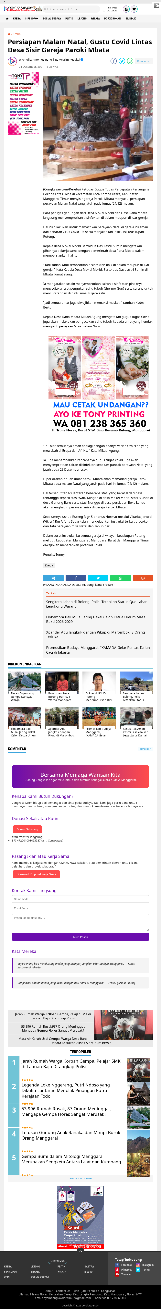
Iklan (76, 1291)
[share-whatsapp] (130, 61)
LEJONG (82, 18)
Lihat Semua (57, 1260)
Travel (35, 1271)
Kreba (17, 18)
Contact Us (63, 1291)
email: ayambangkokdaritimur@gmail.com (63, 1298)
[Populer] (134, 9)
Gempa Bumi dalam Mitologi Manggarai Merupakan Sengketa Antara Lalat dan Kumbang (71, 1159)
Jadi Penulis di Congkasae (98, 1291)
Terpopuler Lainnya (80, 1178)
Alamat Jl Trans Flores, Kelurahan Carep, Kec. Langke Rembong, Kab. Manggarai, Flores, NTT (80, 1294)
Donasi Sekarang (27, 829)
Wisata (95, 18)
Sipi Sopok (31, 18)
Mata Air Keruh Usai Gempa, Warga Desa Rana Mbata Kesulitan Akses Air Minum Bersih (65, 1041)
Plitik (69, 18)
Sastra (89, 1266)
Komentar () (144, 61)
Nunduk (131, 18)
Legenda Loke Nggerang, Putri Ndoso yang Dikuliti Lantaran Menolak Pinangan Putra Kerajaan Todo (66, 1090)
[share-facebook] (114, 61)
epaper (88, 1271)
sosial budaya (52, 18)
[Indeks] (126, 9)
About (49, 1291)
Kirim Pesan (80, 937)
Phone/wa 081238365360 (109, 1298)
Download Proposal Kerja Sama (36, 874)
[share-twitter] (122, 61)
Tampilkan (145, 749)
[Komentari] (143, 578)
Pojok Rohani (113, 18)
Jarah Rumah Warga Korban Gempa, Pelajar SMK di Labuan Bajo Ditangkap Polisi (53, 1016)
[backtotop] (80, 1252)
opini (7, 1276)
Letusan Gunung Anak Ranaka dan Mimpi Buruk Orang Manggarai (71, 1135)
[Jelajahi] (156, 5)
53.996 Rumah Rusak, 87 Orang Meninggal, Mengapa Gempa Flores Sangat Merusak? (53, 1028)
